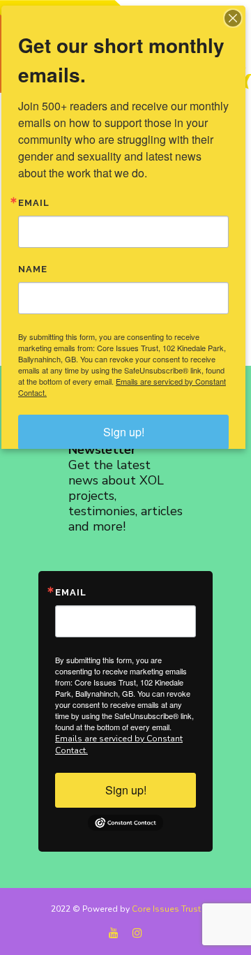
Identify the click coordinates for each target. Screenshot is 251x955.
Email (70, 592)
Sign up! (125, 790)
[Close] (233, 18)
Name (32, 269)
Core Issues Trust (166, 909)
